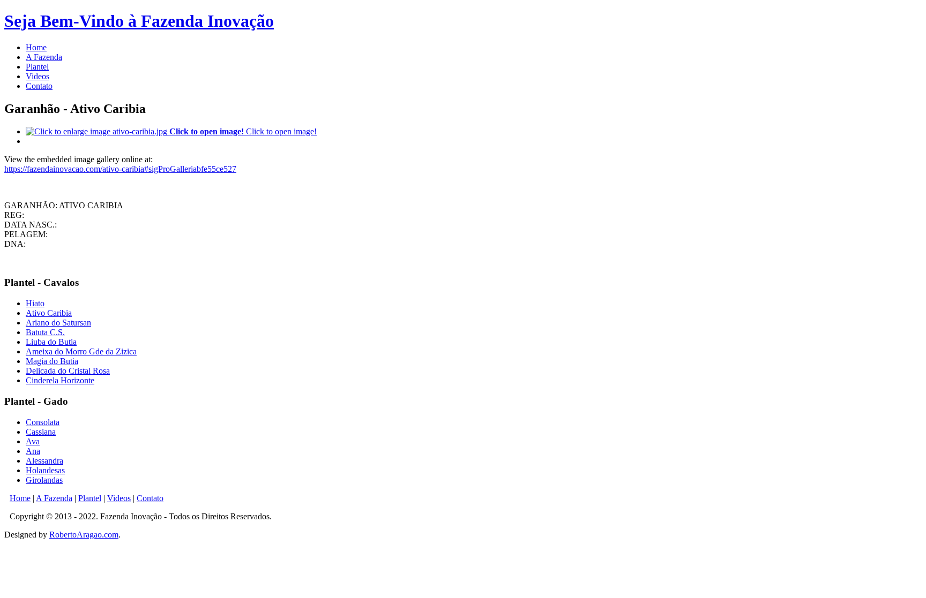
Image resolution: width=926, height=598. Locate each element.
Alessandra (44, 460)
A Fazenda (44, 57)
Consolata (42, 422)
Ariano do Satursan (58, 322)
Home (36, 47)
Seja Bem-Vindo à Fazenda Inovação (139, 21)
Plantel (37, 66)
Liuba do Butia (51, 341)
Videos (37, 76)
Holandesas (45, 470)
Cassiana (41, 431)
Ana (33, 451)
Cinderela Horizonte (60, 380)
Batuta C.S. (45, 332)
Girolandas (44, 480)
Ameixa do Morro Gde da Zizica (81, 351)
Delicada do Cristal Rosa (68, 370)
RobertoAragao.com (83, 534)
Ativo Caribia (49, 312)
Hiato (35, 303)
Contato (39, 85)
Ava (33, 441)
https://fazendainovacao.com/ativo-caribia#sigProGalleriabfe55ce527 (120, 168)
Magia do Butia (52, 361)
